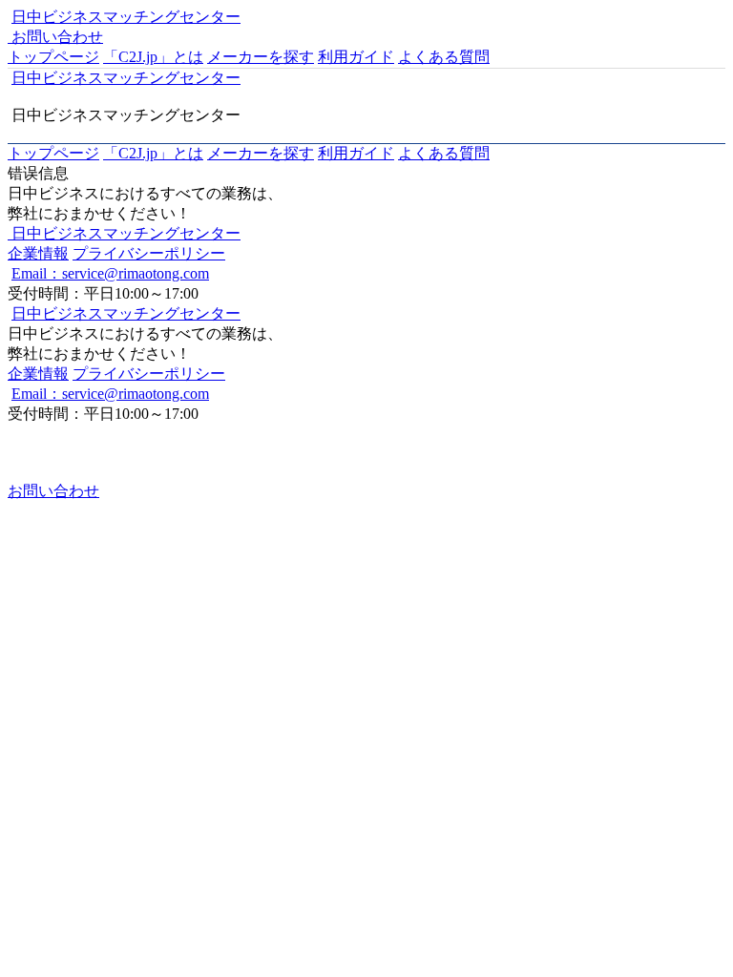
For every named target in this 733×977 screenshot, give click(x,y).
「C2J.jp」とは (153, 57)
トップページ (53, 57)
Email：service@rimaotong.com (110, 273)
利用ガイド (356, 57)
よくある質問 (444, 57)
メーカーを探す (260, 57)
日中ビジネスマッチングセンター (126, 17)
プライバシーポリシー (149, 253)
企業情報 (38, 253)
